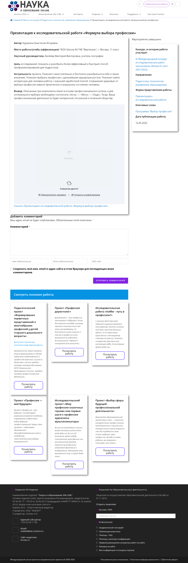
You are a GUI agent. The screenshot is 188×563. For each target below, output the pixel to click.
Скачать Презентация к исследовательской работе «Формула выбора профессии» (61, 206)
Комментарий (20, 226)
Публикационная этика (109, 531)
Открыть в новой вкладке (87, 194)
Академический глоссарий (111, 527)
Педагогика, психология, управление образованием (66, 20)
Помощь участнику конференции (114, 539)
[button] (156, 4)
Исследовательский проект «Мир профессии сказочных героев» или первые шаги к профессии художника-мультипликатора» (69, 411)
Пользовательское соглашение (114, 559)
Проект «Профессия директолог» (67, 309)
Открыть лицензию (106, 504)
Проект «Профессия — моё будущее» (28, 402)
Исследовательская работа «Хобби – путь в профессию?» (109, 311)
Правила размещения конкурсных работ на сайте (122, 542)
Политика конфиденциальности (144, 559)
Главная (16, 20)
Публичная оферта (169, 559)
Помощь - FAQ (105, 535)
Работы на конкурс (31, 20)
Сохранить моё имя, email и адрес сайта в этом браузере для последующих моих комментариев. (63, 270)
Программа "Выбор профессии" (154, 111)
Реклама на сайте (107, 546)
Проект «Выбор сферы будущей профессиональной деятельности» (109, 406)
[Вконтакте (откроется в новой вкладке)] (172, 4)
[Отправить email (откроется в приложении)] (177, 4)
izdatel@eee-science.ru (32, 531)
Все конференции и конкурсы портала (116, 550)
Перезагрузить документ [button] (53, 194)
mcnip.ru (25, 540)
